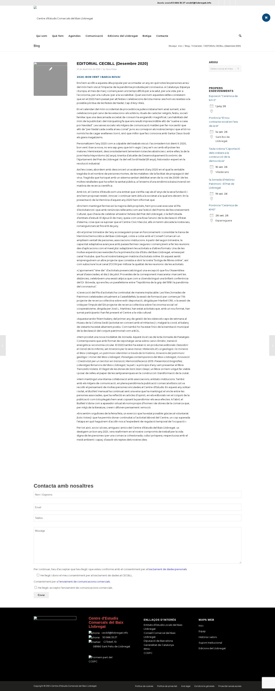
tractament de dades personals (168, 569)
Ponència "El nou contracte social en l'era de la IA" (223, 121)
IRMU (147, 648)
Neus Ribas (111, 69)
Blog (37, 45)
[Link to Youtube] (238, 3)
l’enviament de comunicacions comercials (84, 581)
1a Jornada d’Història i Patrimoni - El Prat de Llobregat (222, 183)
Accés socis (164, 2)
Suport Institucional (210, 642)
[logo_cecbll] (50, 79)
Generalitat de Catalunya (159, 644)
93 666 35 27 (178, 2)
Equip (202, 631)
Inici (201, 625)
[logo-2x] (63, 18)
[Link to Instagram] (227, 3)
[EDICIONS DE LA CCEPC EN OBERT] (272, 345)
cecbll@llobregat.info (198, 2)
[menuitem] (42, 35)
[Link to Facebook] (216, 3)
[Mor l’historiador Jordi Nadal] (3, 345)
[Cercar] (238, 35)
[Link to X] (221, 3)
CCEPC (148, 652)
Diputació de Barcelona (158, 640)
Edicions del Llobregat (212, 648)
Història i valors (208, 637)
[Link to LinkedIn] (233, 3)
